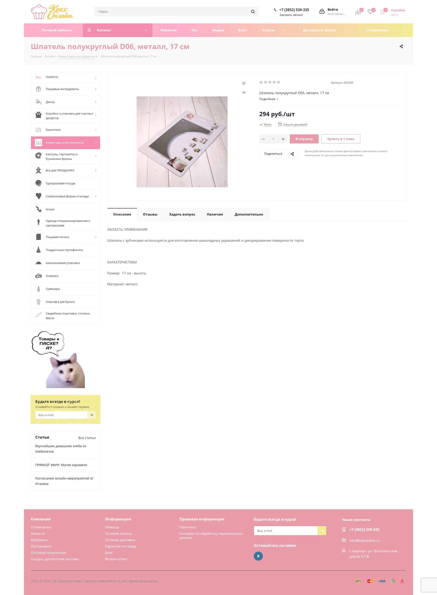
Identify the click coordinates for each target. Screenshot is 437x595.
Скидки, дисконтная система (55, 559)
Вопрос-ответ (116, 559)
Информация (118, 519)
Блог (109, 552)
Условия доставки (120, 539)
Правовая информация (201, 519)
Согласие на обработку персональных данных (211, 535)
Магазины (39, 539)
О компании (41, 527)
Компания (41, 519)
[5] (279, 82)
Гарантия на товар (120, 546)
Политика (187, 527)
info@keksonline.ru (364, 540)
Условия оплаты (118, 533)
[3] (270, 82)
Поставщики (41, 546)
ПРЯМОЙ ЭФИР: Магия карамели (61, 465)
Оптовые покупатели (48, 552)
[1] (261, 82)
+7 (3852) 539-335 (294, 9)
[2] (266, 82)
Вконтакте (258, 556)
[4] (274, 82)
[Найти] (252, 11)
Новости (38, 533)
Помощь (112, 527)
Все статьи (87, 437)
